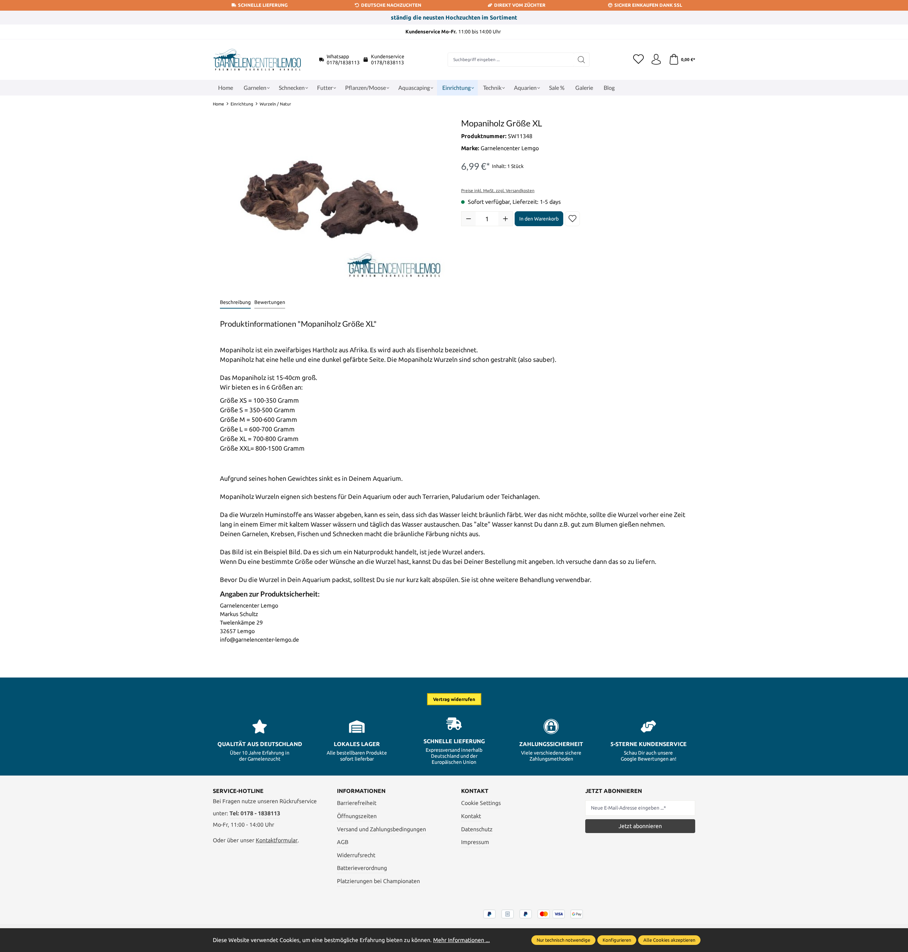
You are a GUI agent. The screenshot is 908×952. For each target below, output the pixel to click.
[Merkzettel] (638, 59)
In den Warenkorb (539, 219)
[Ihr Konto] (656, 59)
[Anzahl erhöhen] (505, 219)
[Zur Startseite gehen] (257, 59)
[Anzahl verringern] (468, 219)
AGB (342, 842)
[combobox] (511, 60)
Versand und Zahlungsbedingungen (381, 829)
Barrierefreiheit (356, 803)
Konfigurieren (617, 939)
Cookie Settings (481, 803)
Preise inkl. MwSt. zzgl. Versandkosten (498, 190)
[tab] (235, 303)
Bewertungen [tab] (269, 302)
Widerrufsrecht (356, 855)
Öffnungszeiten (357, 816)
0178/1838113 (343, 62)
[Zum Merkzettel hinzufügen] (572, 219)
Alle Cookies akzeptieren (669, 939)
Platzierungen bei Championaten (378, 881)
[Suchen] (581, 60)
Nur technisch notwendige (563, 939)
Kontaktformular (277, 840)
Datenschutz (477, 829)
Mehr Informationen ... (461, 940)
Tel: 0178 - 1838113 (254, 813)
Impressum (475, 842)
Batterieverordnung (362, 868)
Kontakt (471, 816)
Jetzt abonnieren (640, 826)
